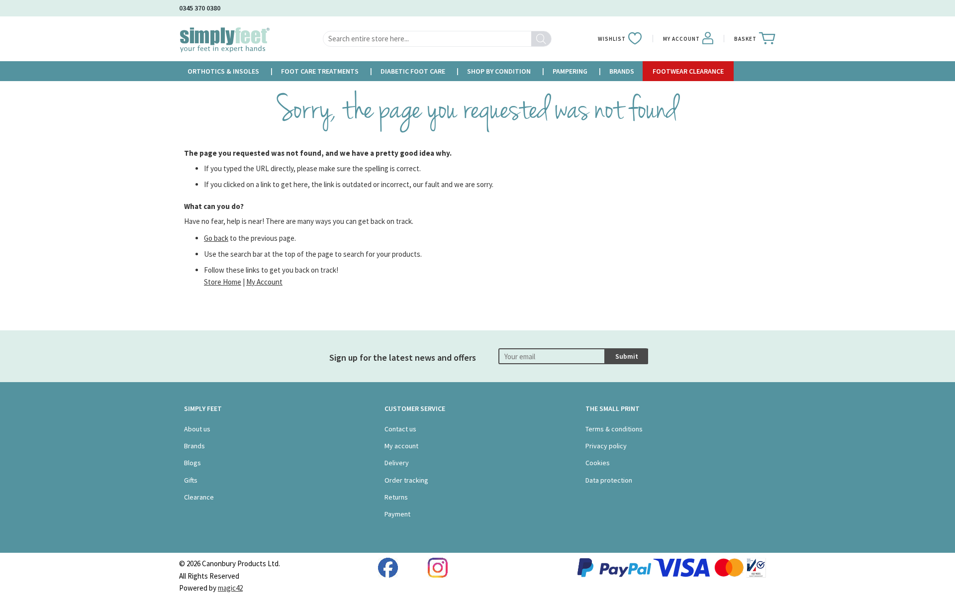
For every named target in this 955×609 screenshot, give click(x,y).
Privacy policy (606, 445)
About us (197, 428)
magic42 (230, 588)
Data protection (608, 480)
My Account (264, 282)
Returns (396, 497)
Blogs (192, 462)
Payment (397, 513)
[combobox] (437, 39)
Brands (194, 445)
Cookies (597, 462)
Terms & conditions (614, 428)
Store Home (222, 282)
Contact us (400, 428)
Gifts (190, 480)
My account (401, 445)
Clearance (199, 497)
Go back (216, 238)
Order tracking (406, 480)
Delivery (396, 462)
